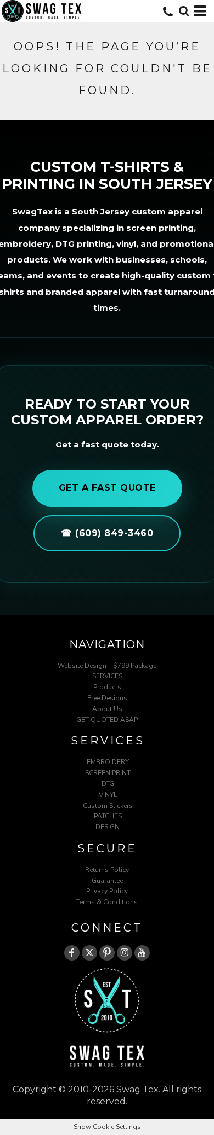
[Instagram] (124, 953)
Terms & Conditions (107, 902)
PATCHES (108, 816)
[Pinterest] (107, 953)
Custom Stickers (108, 805)
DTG (108, 783)
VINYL (108, 794)
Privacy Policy (107, 891)
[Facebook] (72, 953)
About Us (107, 709)
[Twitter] (89, 953)
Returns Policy (107, 869)
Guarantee (107, 880)
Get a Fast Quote (107, 487)
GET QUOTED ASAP (107, 719)
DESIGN (107, 827)
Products (107, 687)
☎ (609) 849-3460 (107, 533)
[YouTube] (142, 953)
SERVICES (107, 676)
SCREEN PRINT (108, 773)
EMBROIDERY (108, 762)
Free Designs (107, 698)
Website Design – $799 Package (107, 665)
